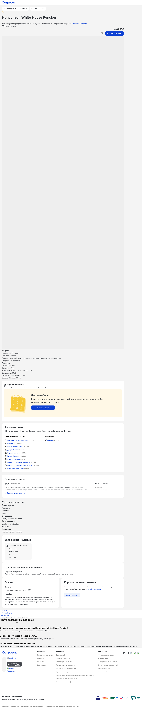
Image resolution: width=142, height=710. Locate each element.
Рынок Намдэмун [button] (13, 456)
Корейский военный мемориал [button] (18, 462)
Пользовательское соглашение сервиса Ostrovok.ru (75, 675)
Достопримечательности (15, 437)
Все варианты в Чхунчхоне (17, 9)
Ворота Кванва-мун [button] (14, 453)
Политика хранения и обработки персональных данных (22, 706)
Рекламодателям (104, 668)
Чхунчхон (5, 615)
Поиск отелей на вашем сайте (109, 665)
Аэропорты (49, 437)
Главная (4, 610)
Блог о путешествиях (64, 662)
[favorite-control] (102, 33)
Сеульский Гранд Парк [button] (15, 469)
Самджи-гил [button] (11, 443)
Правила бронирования (64, 672)
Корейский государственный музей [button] (20, 465)
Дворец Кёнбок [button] (13, 450)
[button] (63, 58)
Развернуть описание (16, 493)
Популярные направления (65, 665)
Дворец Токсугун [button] (13, 459)
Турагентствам (103, 658)
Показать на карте (79, 23)
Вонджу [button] (50, 440)
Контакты (40, 658)
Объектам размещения (106, 655)
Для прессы (41, 665)
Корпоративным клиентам (107, 662)
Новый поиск (39, 9)
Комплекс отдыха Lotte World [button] (18, 440)
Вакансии (40, 662)
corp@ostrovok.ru (94, 589)
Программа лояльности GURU (67, 678)
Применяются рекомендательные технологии (62, 706)
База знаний (60, 655)
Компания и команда (45, 655)
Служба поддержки (63, 658)
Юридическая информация (66, 668)
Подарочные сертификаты (65, 682)
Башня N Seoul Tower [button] (15, 447)
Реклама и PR (102, 672)
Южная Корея (6, 613)
